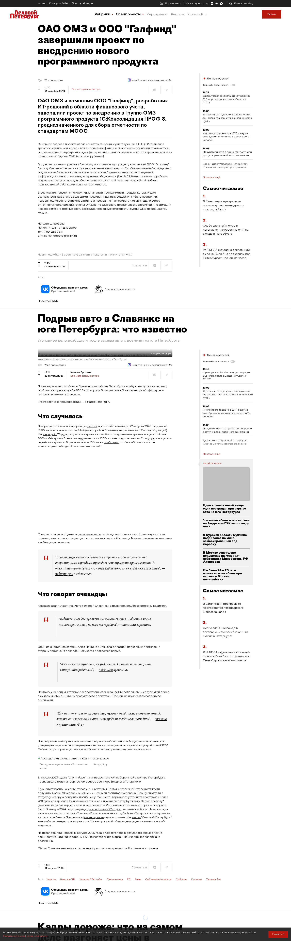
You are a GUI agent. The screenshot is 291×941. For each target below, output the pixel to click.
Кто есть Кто (196, 14)
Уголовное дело (213, 879)
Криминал (196, 879)
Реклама (178, 14)
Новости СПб (67, 879)
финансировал (93, 817)
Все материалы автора (86, 89)
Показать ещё (211, 177)
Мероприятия (157, 14)
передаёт (50, 434)
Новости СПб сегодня (90, 879)
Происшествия (115, 879)
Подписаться (173, 3)
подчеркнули (64, 573)
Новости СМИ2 (48, 301)
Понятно (278, 934)
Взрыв (138, 879)
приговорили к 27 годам (104, 809)
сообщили (111, 442)
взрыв (92, 426)
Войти (271, 14)
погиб (158, 832)
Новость (51, 879)
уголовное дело (90, 534)
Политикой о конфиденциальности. (25, 935)
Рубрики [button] (103, 14)
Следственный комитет (158, 879)
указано (161, 718)
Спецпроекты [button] (129, 14)
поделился (106, 669)
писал (136, 817)
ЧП (128, 879)
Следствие (181, 879)
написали (129, 624)
